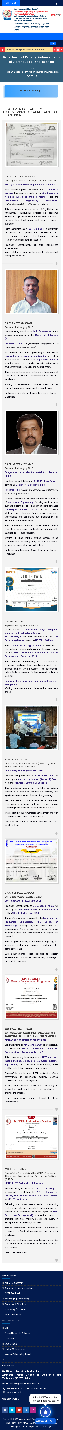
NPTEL (8, 1359)
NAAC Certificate (13, 1314)
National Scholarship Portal (18, 1354)
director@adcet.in (38, 1388)
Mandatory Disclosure (15, 1309)
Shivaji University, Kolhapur (17, 1333)
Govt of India (11, 1344)
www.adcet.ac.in (14, 1392)
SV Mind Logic (45, 1426)
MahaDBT (9, 1338)
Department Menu (36, 90)
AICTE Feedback (12, 1293)
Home (31, 68)
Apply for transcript (14, 1283)
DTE (7, 1328)
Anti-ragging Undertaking (17, 1298)
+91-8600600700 (14, 1388)
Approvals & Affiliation (15, 1304)
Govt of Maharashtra (15, 1349)
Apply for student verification (19, 1288)
